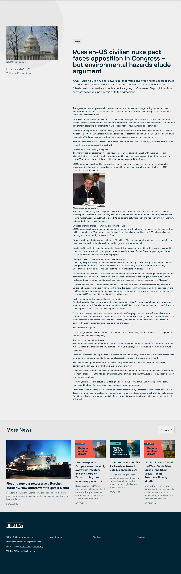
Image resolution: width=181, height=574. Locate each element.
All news (165, 430)
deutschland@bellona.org (31, 546)
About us (141, 537)
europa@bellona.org (31, 541)
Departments (56, 537)
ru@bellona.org (28, 551)
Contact (97, 537)
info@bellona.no (25, 537)
